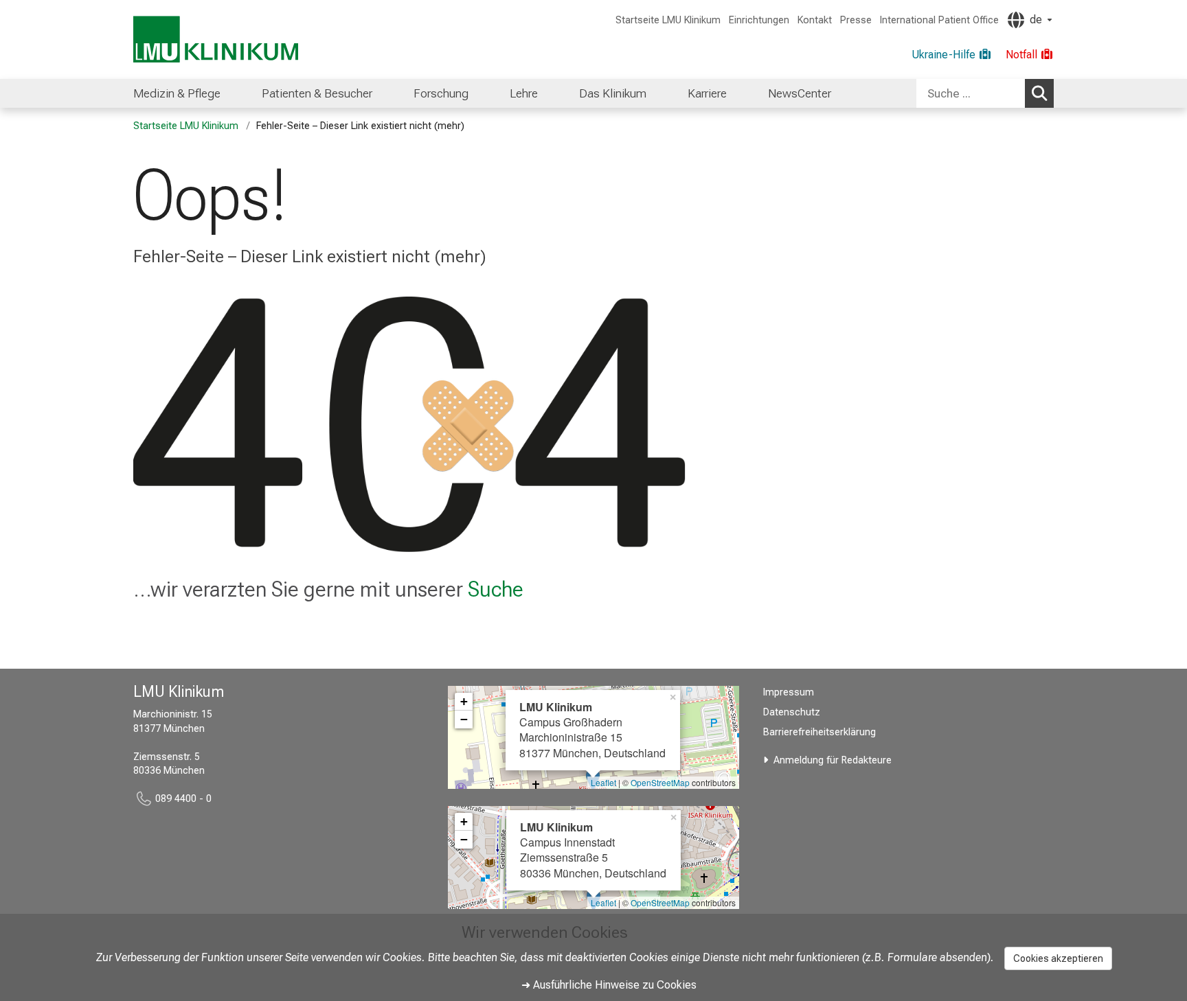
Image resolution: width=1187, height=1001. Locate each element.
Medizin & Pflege (177, 93)
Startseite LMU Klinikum (668, 20)
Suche (495, 589)
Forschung (441, 93)
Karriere (707, 93)
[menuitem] (177, 93)
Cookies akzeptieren (1058, 958)
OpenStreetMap (660, 782)
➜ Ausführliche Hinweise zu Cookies (609, 984)
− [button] (464, 719)
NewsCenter (799, 93)
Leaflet (603, 782)
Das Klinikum (612, 93)
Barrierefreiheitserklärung (819, 732)
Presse (856, 20)
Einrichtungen (759, 20)
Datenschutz (791, 712)
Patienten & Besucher (317, 93)
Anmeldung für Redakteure (832, 760)
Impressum (788, 692)
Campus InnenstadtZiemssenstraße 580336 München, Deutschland (593, 850)
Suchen (1039, 93)
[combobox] (985, 93)
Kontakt (815, 20)
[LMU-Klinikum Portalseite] (215, 39)
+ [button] (464, 701)
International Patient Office (939, 20)
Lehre (524, 93)
